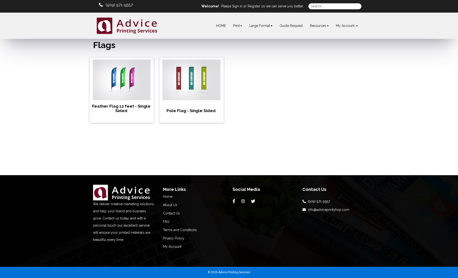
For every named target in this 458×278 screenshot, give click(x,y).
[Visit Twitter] (253, 201)
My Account (172, 246)
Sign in (237, 6)
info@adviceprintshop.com (327, 210)
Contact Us (171, 213)
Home (167, 197)
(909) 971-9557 (318, 201)
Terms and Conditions (180, 230)
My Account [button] (345, 26)
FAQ (166, 221)
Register (254, 6)
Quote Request (291, 26)
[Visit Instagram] (243, 201)
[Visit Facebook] (234, 201)
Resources (318, 26)
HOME (221, 26)
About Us (170, 205)
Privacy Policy (173, 238)
